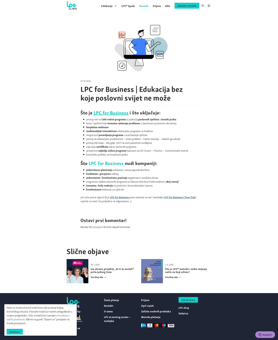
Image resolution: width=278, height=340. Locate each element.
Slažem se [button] (15, 331)
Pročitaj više (97, 277)
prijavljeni (98, 227)
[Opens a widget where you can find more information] (265, 335)
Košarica (183, 313)
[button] (109, 5)
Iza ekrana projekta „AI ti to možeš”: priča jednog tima (113, 270)
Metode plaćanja (150, 317)
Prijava (145, 300)
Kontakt (108, 305)
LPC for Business (111, 112)
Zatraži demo (188, 300)
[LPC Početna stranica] (72, 5)
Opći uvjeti (147, 305)
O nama (108, 311)
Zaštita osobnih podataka (156, 311)
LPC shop (184, 307)
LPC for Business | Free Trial (179, 197)
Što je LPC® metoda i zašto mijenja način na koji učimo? (186, 270)
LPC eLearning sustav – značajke (117, 319)
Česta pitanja (111, 300)
